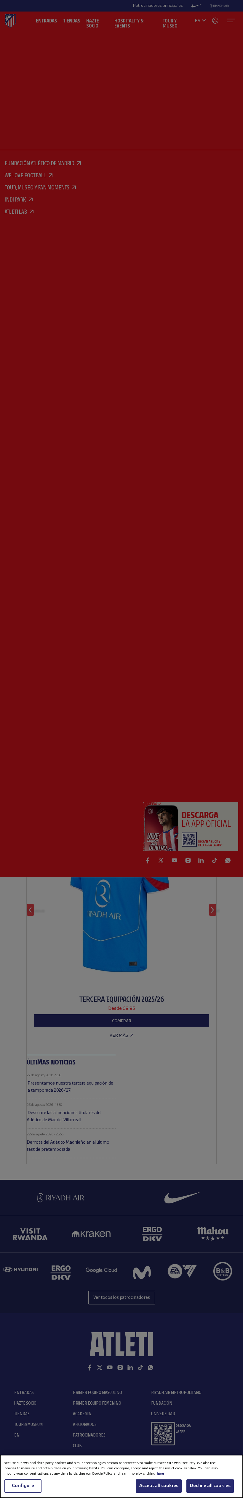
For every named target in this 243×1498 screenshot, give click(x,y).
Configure (23, 1486)
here (160, 1473)
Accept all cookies (158, 1486)
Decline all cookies (210, 1486)
